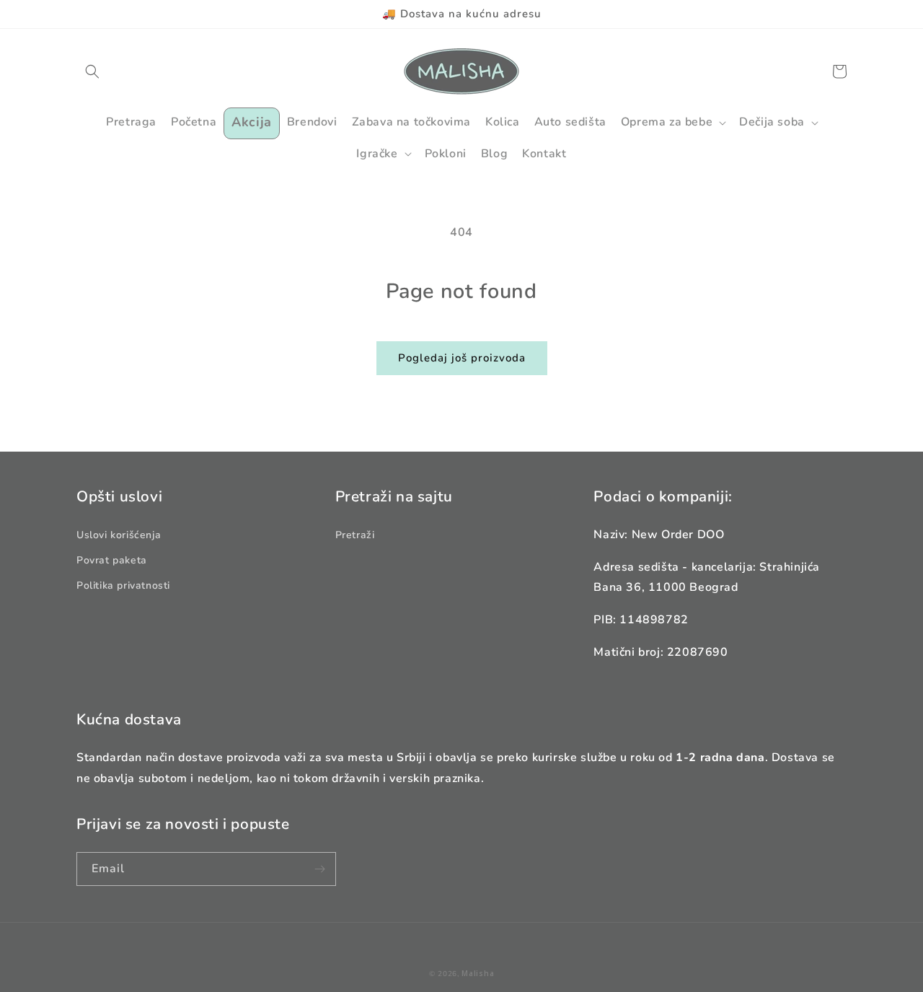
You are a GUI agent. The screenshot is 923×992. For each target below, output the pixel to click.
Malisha (478, 973)
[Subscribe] (319, 869)
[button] (92, 71)
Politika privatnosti (123, 585)
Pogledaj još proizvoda (462, 358)
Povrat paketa (111, 560)
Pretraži (355, 535)
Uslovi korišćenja (118, 535)
